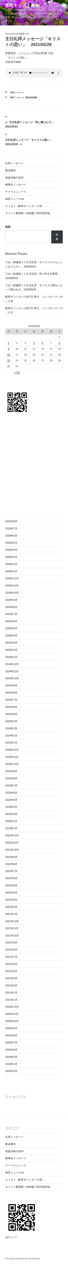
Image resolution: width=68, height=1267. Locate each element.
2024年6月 (11, 706)
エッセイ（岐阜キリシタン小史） (24, 205)
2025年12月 (12, 578)
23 (8, 360)
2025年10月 (12, 592)
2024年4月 (11, 721)
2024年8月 (11, 692)
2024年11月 (11, 671)
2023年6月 (11, 792)
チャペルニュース (15, 191)
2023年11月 (11, 756)
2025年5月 (11, 628)
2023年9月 (11, 771)
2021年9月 (11, 942)
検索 (7, 226)
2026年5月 (11, 542)
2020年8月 (11, 1035)
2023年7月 (11, 785)
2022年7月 (11, 871)
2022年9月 (11, 856)
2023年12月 (12, 749)
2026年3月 (11, 556)
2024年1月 (11, 742)
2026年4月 (11, 549)
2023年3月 (11, 813)
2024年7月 (11, 699)
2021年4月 (11, 978)
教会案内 (10, 170)
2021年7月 (11, 956)
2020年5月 (11, 1056)
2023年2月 (11, 821)
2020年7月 (11, 1042)
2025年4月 (11, 635)
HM (27, 34)
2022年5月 (11, 885)
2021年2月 (11, 992)
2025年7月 (11, 614)
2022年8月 (11, 864)
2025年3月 (11, 642)
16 (8, 354)
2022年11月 (11, 842)
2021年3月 (11, 985)
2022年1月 (11, 914)
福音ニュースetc (14, 198)
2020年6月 (11, 1049)
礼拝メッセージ (17, 92)
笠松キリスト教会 (22, 5)
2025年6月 (11, 621)
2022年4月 (11, 892)
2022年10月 (12, 849)
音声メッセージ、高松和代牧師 (23, 97)
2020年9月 (11, 1028)
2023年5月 (11, 799)
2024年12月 (12, 664)
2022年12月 (12, 835)
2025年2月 (11, 649)
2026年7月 (11, 528)
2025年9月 (11, 599)
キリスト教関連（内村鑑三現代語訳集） (28, 213)
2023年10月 (12, 764)
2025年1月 (11, 657)
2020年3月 (11, 1071)
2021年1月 (11, 999)
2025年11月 (11, 585)
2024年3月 (11, 728)
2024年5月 (11, 714)
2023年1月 (11, 828)
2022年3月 (11, 899)
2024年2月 (11, 735)
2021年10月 (12, 935)
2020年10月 (12, 1021)
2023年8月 (11, 778)
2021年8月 (11, 949)
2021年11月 (11, 928)
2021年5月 (11, 971)
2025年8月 (11, 607)
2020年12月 (12, 1006)
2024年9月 (11, 685)
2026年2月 (11, 564)
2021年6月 (11, 963)
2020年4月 (11, 1064)
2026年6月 (11, 535)
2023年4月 (11, 806)
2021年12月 (12, 921)
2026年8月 (11, 521)
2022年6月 (11, 878)
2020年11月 (11, 1013)
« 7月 (17, 372)
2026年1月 (11, 571)
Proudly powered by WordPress (22, 1258)
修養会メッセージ (15, 184)
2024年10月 (12, 678)
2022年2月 (11, 906)
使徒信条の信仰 (14, 177)
